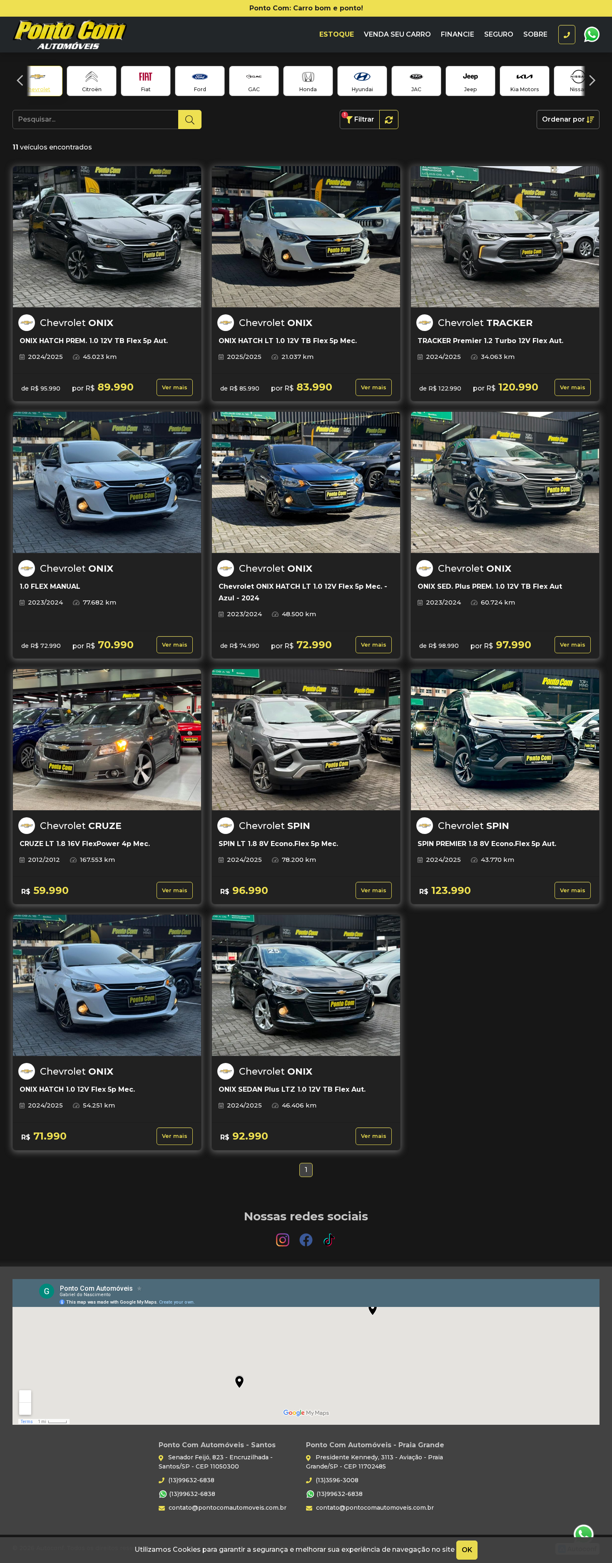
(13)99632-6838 (190, 1480)
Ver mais (174, 387)
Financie (457, 34)
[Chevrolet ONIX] (107, 237)
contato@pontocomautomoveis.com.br (226, 1507)
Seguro (498, 34)
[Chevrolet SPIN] (306, 740)
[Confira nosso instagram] (283, 1236)
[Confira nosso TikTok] (329, 1236)
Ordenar (563, 119)
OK (467, 1550)
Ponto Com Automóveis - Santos (86, 34)
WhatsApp (592, 34)
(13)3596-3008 (336, 1480)
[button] (19, 80)
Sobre (535, 34)
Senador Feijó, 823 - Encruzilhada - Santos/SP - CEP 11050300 (216, 1461)
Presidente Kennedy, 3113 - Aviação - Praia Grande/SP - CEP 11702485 (374, 1461)
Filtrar (359, 117)
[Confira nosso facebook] (306, 1236)
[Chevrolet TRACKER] (505, 237)
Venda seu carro (397, 34)
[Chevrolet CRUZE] (107, 740)
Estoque (336, 34)
